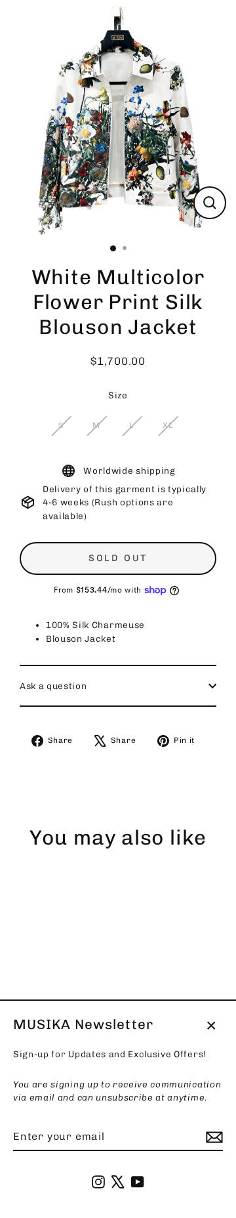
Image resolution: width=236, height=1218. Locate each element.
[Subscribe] (212, 1137)
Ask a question (53, 686)
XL (167, 425)
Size (118, 395)
